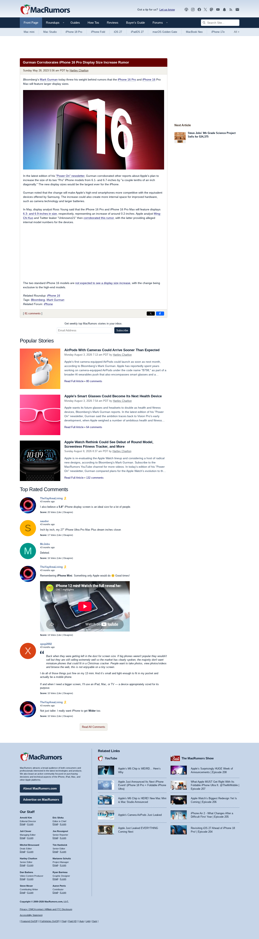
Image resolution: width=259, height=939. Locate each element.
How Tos (93, 22)
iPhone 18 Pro (74, 31)
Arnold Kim (26, 817)
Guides (75, 22)
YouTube (111, 758)
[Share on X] (151, 314)
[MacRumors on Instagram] (193, 9)
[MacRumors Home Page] (45, 9)
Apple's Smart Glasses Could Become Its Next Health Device (113, 396)
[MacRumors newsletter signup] (237, 9)
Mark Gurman (49, 79)
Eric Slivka (58, 817)
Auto (82, 921)
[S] (28, 535)
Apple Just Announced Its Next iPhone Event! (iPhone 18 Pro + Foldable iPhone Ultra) (142, 785)
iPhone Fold (98, 31)
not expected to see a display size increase (102, 283)
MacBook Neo (194, 31)
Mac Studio (50, 31)
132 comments (95, 477)
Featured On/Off (29, 921)
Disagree (67, 512)
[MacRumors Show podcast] (186, 9)
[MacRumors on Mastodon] (211, 9)
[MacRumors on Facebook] (199, 9)
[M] (28, 558)
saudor (44, 521)
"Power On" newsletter (70, 175)
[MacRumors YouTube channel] (218, 9)
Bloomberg (38, 299)
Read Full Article (74, 381)
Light (88, 921)
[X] (28, 658)
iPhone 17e (218, 31)
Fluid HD (72, 921)
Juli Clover (25, 831)
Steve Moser (26, 886)
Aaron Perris (59, 886)
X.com (30, 824)
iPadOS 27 (137, 31)
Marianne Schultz (62, 858)
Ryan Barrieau (60, 872)
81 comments (33, 313)
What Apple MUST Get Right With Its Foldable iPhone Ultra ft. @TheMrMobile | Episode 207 (215, 785)
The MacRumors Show (198, 758)
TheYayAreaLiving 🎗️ (53, 498)
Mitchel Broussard (29, 845)
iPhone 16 (148, 79)
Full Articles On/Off (49, 921)
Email (22, 824)
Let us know (167, 9)
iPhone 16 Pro (127, 79)
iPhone (48, 304)
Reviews (112, 22)
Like (59, 512)
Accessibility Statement (31, 915)
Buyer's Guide (135, 22)
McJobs (45, 544)
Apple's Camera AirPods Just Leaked (140, 814)
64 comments (94, 427)
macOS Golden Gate (165, 31)
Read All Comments (93, 726)
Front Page (31, 22)
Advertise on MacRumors (41, 799)
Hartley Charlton (79, 70)
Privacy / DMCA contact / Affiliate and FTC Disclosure (46, 909)
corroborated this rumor (99, 217)
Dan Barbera (26, 872)
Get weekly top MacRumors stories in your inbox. (93, 323)
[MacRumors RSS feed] (231, 9)
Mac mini (29, 31)
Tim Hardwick (60, 845)
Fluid (64, 921)
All (236, 31)
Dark (94, 921)
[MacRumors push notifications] (224, 9)
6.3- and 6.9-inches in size (40, 213)
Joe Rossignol (60, 831)
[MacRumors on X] (205, 9)
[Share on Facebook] (160, 314)
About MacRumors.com (40, 788)
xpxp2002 (46, 643)
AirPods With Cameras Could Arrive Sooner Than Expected (111, 350)
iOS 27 (118, 31)
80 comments (94, 381)
